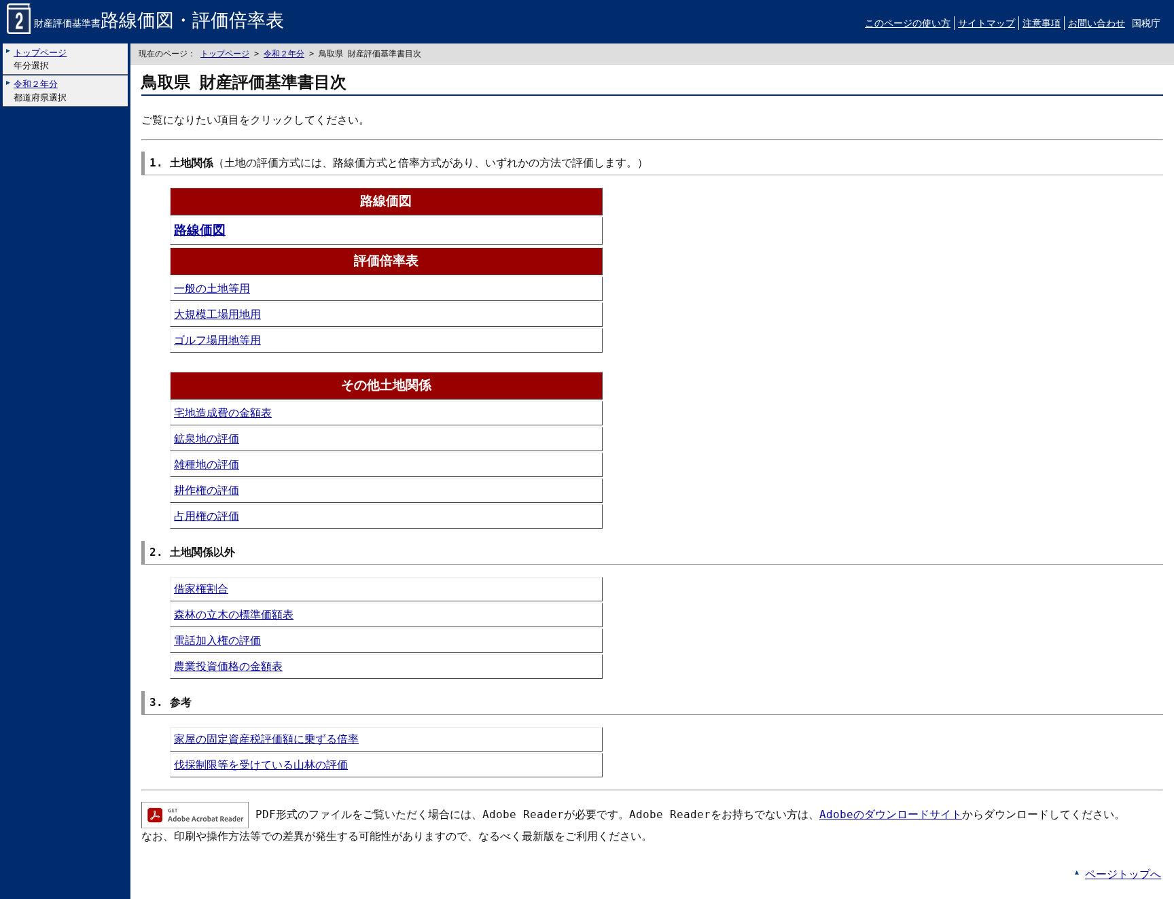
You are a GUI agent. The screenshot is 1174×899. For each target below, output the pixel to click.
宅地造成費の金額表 (223, 412)
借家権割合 (201, 588)
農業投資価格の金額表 (228, 666)
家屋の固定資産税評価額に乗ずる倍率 (266, 739)
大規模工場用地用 (217, 314)
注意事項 (1041, 23)
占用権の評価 (206, 516)
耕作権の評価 (206, 490)
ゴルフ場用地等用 (217, 340)
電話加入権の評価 (217, 640)
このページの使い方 (907, 23)
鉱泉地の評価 (206, 438)
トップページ (224, 53)
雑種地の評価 (206, 464)
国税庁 (1146, 23)
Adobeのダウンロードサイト (890, 814)
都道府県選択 (40, 90)
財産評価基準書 (159, 23)
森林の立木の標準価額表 (234, 614)
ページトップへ (1123, 874)
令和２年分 (284, 53)
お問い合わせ (1096, 23)
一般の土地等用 (212, 288)
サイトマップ (986, 23)
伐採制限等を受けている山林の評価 (261, 764)
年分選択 (40, 59)
